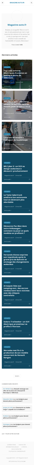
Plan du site (22, 445)
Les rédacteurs (11, 445)
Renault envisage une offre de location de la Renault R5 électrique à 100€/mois (15, 391)
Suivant (17, 376)
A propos (24, 447)
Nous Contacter (16, 449)
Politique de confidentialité (17, 451)
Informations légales (12, 447)
